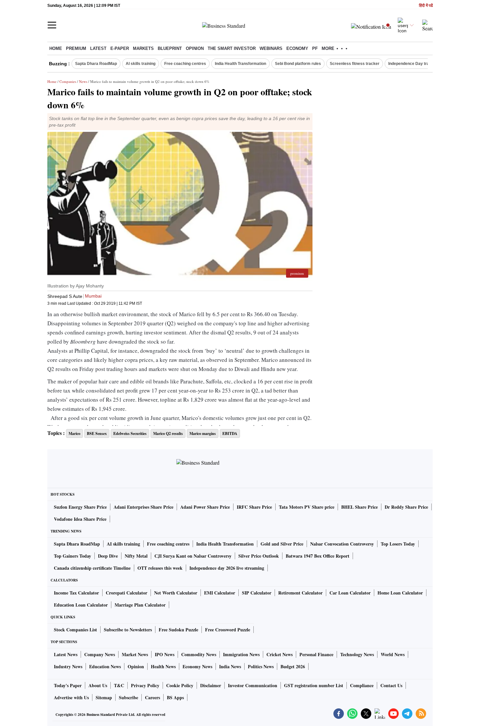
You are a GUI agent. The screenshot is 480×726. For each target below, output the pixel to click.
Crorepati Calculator (126, 592)
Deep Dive (108, 555)
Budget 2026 (292, 666)
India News (230, 666)
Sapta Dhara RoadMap (96, 63)
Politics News (261, 666)
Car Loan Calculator (350, 592)
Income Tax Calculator (76, 592)
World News (393, 654)
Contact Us (391, 685)
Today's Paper (68, 685)
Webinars (271, 48)
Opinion (195, 48)
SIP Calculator (256, 592)
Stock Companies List (75, 629)
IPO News (164, 654)
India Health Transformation (240, 63)
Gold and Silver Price (282, 543)
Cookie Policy (179, 685)
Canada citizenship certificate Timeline (92, 567)
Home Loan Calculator (400, 592)
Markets (143, 48)
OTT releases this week (160, 567)
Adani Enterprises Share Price (143, 506)
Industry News (68, 666)
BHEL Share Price (359, 506)
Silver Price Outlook (258, 555)
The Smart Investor (232, 48)
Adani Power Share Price (205, 506)
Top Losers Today (398, 543)
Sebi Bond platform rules (298, 63)
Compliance (362, 685)
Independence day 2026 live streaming (226, 567)
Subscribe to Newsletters (128, 629)
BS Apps (175, 697)
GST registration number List (313, 685)
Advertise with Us (71, 697)
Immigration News (241, 654)
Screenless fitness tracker (354, 63)
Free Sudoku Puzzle (178, 629)
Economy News (197, 666)
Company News (99, 654)
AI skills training (140, 63)
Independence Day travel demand (419, 63)
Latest (98, 48)
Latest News (65, 654)
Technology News (357, 654)
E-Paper (119, 48)
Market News (135, 654)
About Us (97, 685)
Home (55, 48)
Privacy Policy (145, 685)
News (83, 81)
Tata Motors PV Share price (306, 506)
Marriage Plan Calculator (140, 604)
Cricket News (279, 654)
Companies (67, 81)
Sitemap (104, 697)
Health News (163, 666)
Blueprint (170, 48)
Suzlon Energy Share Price (80, 506)
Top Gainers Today (72, 555)
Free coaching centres (185, 63)
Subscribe (128, 697)
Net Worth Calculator (175, 592)
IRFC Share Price (254, 506)
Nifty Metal (136, 555)
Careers (152, 697)
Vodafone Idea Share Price (80, 519)
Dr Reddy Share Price (406, 506)
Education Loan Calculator (81, 604)
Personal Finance (316, 654)
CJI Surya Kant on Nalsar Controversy (193, 555)
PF (315, 48)
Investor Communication (252, 685)
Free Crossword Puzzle (227, 629)
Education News (105, 666)
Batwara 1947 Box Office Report (317, 555)
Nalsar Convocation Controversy (342, 543)
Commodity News (198, 654)
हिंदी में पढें (426, 5)
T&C (119, 685)
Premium (76, 48)
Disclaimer (210, 685)
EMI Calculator (219, 592)
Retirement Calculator (300, 592)
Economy (297, 48)
